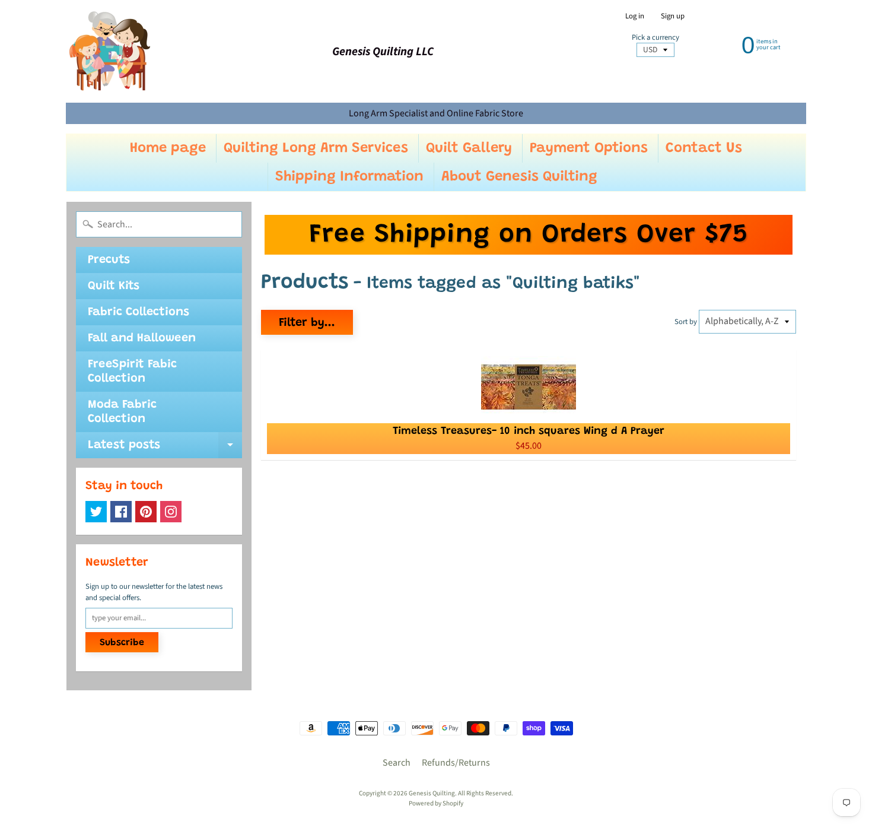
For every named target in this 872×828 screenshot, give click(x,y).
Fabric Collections (138, 312)
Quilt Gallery (469, 148)
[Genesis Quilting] (110, 51)
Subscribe (122, 643)
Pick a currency (655, 37)
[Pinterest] (146, 511)
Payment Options (589, 148)
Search (396, 762)
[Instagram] (171, 511)
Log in (634, 16)
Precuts (109, 260)
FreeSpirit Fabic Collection (132, 372)
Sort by (685, 321)
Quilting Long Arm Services (316, 148)
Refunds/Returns (456, 762)
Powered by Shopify (436, 803)
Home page (168, 148)
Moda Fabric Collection (122, 412)
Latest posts (165, 448)
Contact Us (704, 148)
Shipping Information (349, 177)
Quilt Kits (113, 286)
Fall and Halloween (142, 338)
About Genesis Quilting (519, 177)
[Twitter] (96, 511)
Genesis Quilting (432, 793)
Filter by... (307, 323)
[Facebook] (121, 511)
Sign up (673, 16)
